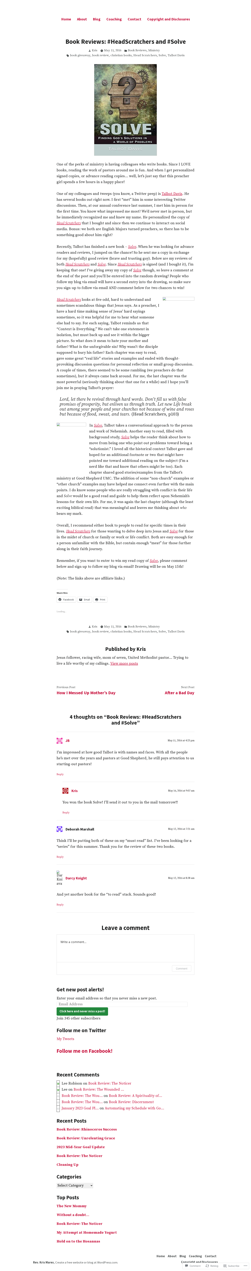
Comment (181, 968)
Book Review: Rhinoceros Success (87, 1129)
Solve (162, 55)
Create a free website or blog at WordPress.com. (86, 1262)
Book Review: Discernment (131, 1102)
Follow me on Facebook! (84, 1051)
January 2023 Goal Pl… (80, 1108)
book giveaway (80, 55)
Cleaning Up (67, 1165)
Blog (97, 19)
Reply (60, 774)
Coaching (114, 19)
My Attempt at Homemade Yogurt (87, 1232)
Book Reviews (137, 50)
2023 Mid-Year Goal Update (81, 1147)
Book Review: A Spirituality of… (135, 1096)
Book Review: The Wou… (82, 1096)
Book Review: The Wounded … (98, 1089)
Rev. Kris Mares (43, 1262)
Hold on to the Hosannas (78, 1241)
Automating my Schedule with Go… (134, 1108)
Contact (134, 19)
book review (100, 55)
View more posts (124, 663)
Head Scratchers (145, 55)
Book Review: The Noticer (109, 1083)
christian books (121, 55)
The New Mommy (72, 1206)
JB (67, 740)
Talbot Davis (176, 55)
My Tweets (65, 1039)
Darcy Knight (76, 878)
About (82, 19)
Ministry (154, 50)
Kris (94, 50)
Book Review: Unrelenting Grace (86, 1138)
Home (66, 19)
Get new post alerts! (80, 989)
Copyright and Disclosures (168, 19)
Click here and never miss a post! (82, 1011)
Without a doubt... (73, 1215)
